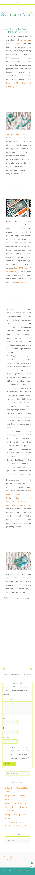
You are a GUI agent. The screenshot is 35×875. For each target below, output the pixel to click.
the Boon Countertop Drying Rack (18, 494)
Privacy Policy (8, 857)
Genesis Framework (27, 870)
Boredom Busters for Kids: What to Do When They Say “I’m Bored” (16, 806)
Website (6, 738)
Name (6, 718)
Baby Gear (16, 674)
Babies (12, 674)
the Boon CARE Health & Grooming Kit (18, 83)
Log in (21, 872)
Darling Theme (16, 870)
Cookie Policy (8, 859)
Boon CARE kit (21, 282)
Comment (7, 700)
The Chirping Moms (17, 14)
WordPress (15, 872)
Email (6, 728)
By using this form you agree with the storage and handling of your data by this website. (20, 752)
